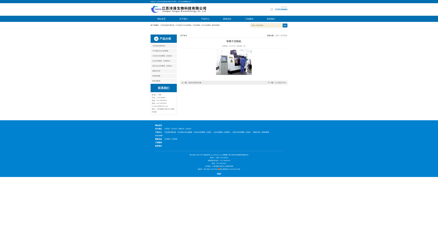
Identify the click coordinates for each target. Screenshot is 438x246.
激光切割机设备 (195, 83)
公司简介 (167, 129)
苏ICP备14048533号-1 (197, 155)
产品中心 (205, 19)
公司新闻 (167, 139)
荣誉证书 (181, 129)
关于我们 (183, 19)
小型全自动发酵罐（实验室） (162, 56)
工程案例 (249, 19)
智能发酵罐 (216, 25)
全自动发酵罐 (206, 25)
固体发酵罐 (156, 81)
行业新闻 (174, 139)
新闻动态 (227, 19)
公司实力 (188, 129)
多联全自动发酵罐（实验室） (162, 66)
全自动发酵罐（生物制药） (161, 61)
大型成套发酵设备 (158, 46)
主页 (277, 35)
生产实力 (284, 35)
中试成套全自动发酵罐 (183, 25)
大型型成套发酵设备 (167, 25)
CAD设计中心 (280, 83)
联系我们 (271, 19)
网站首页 (284, 7)
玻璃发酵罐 (156, 76)
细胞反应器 (156, 71)
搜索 (285, 25)
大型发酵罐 (196, 25)
